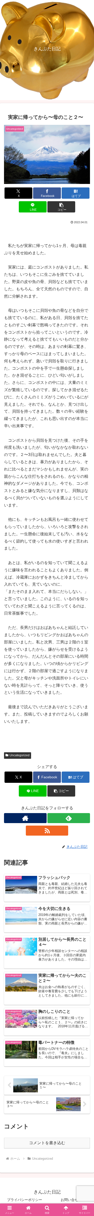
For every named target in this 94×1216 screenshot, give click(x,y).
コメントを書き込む (47, 1143)
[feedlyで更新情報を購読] (68, 818)
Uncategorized (20, 755)
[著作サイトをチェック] (25, 818)
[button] (61, 206)
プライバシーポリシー (24, 1200)
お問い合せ (69, 1200)
